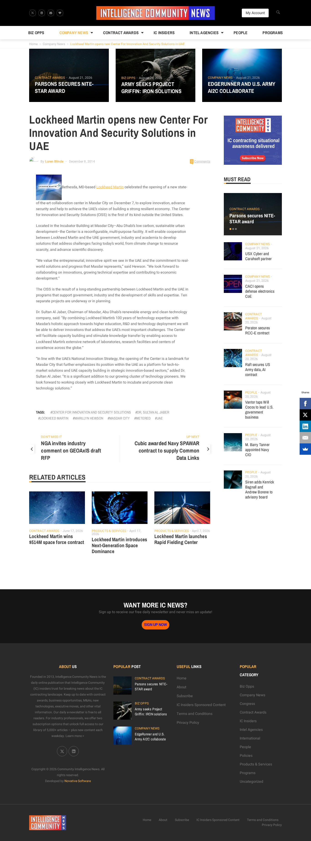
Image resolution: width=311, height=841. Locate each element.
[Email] (305, 437)
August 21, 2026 (80, 77)
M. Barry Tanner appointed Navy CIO (257, 449)
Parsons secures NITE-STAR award (64, 87)
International (250, 738)
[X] (305, 415)
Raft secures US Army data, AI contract (257, 369)
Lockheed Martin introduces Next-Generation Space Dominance (119, 545)
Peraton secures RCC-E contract (257, 330)
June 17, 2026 (73, 530)
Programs (273, 33)
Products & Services (109, 530)
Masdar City (119, 418)
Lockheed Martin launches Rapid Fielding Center (180, 539)
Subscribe (185, 696)
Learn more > (75, 736)
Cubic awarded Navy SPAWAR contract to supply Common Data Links (167, 450)
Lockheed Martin (110, 187)
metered (143, 418)
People (240, 33)
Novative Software (77, 781)
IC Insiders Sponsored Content (201, 705)
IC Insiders (164, 33)
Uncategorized (251, 781)
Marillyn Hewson (88, 418)
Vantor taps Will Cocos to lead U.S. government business (259, 409)
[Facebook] (305, 403)
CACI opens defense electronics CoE (259, 291)
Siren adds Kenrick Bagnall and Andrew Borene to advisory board (259, 489)
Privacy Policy (188, 722)
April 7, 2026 (201, 530)
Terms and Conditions (194, 714)
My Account (255, 13)
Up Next (192, 436)
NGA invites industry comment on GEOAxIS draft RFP (71, 450)
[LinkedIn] (305, 426)
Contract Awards (121, 33)
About (181, 687)
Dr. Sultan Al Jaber (153, 412)
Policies (246, 755)
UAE (160, 418)
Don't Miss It (51, 436)
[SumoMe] (305, 449)
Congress (247, 703)
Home (33, 44)
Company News (73, 33)
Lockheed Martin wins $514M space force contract (56, 539)
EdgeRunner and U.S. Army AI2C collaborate (241, 87)
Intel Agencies (204, 33)
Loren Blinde (54, 161)
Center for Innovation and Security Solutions (91, 412)
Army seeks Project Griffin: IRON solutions (151, 88)
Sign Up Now (155, 625)
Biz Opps (36, 33)
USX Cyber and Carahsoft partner (258, 256)
